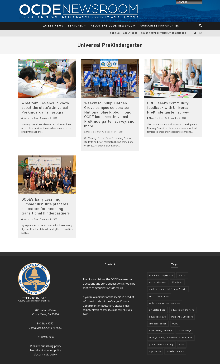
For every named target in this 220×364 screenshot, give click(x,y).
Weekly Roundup (175, 351)
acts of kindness (157, 282)
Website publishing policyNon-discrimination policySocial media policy (45, 350)
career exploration (159, 296)
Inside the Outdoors (182, 316)
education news (157, 316)
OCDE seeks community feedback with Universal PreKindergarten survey (168, 107)
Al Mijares (177, 282)
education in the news (182, 310)
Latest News (53, 25)
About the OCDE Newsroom (113, 25)
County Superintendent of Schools (163, 33)
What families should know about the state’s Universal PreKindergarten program (45, 107)
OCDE (175, 323)
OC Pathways (184, 330)
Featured (75, 25)
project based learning (161, 344)
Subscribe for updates (159, 25)
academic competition (161, 275)
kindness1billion (158, 323)
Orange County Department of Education (170, 337)
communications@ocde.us (107, 288)
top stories (155, 351)
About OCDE (130, 33)
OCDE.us (115, 33)
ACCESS (182, 275)
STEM (181, 344)
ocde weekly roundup (160, 330)
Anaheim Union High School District (168, 289)
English (183, 2)
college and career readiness (164, 303)
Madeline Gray (30, 118)
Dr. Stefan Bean (157, 310)
